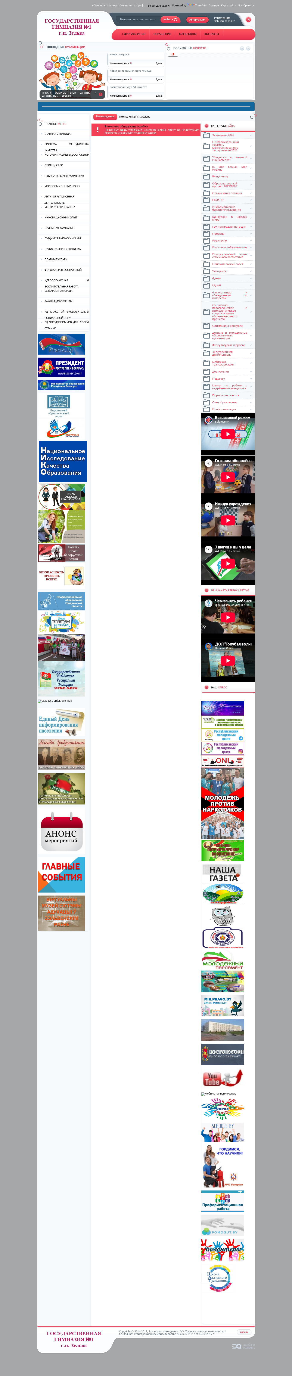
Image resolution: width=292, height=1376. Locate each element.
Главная (214, 5)
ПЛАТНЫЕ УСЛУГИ (55, 259)
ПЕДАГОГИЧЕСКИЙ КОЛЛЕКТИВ (64, 175)
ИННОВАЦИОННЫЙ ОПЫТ (60, 217)
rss (248, 19)
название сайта (73, 28)
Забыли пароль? (224, 21)
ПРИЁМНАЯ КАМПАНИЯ (59, 228)
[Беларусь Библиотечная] (55, 701)
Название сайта (75, 1340)
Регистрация (222, 18)
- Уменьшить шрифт (132, 5)
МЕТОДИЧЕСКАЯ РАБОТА (59, 207)
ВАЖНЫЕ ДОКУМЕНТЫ (58, 301)
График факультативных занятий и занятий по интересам (100, 94)
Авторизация (197, 20)
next (248, 48)
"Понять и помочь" (192, 55)
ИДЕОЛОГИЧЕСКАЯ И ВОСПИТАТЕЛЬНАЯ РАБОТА (66, 283)
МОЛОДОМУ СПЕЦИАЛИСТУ (62, 186)
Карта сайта (228, 5)
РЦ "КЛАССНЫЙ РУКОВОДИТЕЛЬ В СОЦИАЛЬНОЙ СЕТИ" (66, 314)
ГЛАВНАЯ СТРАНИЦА (57, 134)
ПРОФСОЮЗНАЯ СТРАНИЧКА (62, 249)
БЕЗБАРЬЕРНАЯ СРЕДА (58, 291)
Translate (200, 5)
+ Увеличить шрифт (104, 5)
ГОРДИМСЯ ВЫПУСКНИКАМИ (62, 238)
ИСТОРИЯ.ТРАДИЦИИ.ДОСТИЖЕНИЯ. (66, 154)
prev (242, 48)
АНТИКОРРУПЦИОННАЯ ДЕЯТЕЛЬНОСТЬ (59, 199)
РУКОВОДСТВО (53, 165)
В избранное (246, 5)
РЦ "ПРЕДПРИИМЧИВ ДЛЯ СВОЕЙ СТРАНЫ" (66, 325)
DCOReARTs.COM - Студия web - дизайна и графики (243, 1346)
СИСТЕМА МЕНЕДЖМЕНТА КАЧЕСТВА (66, 147)
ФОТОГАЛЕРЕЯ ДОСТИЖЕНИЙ (63, 270)
